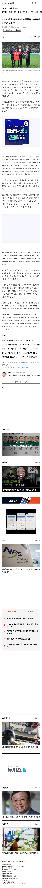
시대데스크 (6, 718)
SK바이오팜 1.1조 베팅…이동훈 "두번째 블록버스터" (19, 357)
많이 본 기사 (12, 611)
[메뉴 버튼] (39, 3)
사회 (36, 12)
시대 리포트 (6, 429)
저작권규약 (11, 861)
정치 (10, 12)
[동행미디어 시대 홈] (8, 3)
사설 (3, 540)
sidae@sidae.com (22, 367)
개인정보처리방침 (20, 861)
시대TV (4, 462)
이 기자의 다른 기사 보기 (20, 382)
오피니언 (4, 12)
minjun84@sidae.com (19, 372)
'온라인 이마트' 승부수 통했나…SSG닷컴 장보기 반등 (19, 353)
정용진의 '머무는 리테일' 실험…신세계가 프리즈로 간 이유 (21, 344)
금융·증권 (26, 12)
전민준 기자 (7, 27)
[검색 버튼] (35, 3)
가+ (39, 37)
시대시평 (5, 787)
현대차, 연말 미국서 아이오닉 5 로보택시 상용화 (17, 340)
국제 (32, 12)
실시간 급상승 (29, 611)
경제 (14, 12)
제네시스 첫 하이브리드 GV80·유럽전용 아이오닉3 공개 (20, 348)
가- (30, 37)
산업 (19, 12)
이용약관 (4, 861)
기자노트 (5, 824)
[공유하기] (32, 3)
